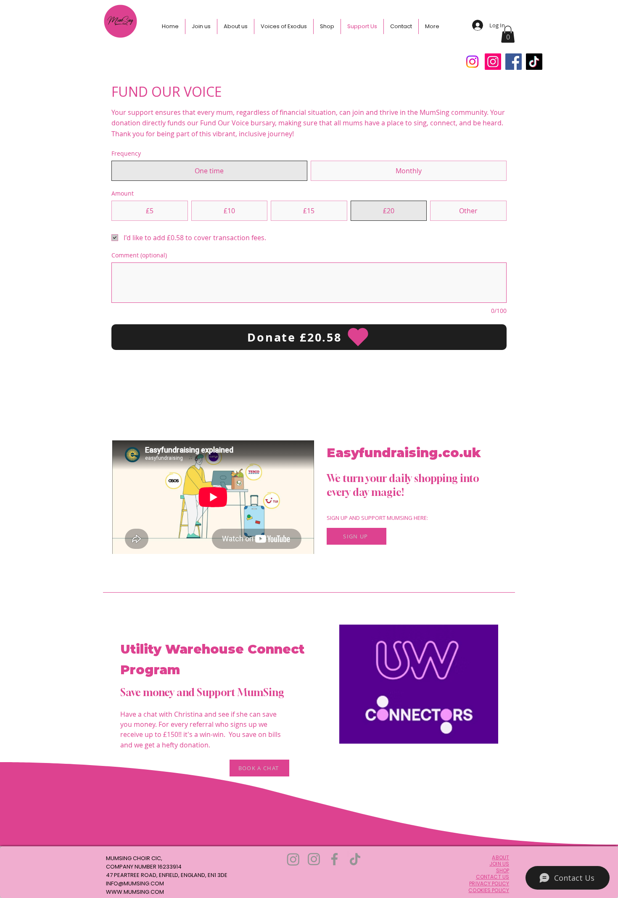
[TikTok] (534, 61)
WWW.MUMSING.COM (135, 892)
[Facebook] (513, 61)
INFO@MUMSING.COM (135, 883)
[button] (508, 34)
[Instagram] (472, 61)
